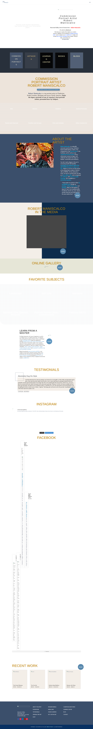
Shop (34, 717)
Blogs (76, 56)
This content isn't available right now (26, 510)
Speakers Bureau (52, 707)
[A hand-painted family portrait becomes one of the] (60, 417)
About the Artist (37, 707)
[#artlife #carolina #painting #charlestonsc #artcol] (18, 429)
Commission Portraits (16, 60)
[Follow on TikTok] (27, 719)
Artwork (31, 57)
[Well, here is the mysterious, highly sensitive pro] (32, 421)
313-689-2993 (65, 39)
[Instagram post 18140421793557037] (60, 429)
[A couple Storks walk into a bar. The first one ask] (46, 419)
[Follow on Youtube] (25, 719)
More (77, 195)
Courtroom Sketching (69, 707)
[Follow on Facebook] (18, 719)
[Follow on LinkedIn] (22, 719)
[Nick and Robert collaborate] (74, 414)
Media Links (51, 709)
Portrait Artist (73, 151)
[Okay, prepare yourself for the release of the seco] (18, 419)
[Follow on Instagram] (20, 719)
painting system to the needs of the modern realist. (33, 341)
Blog (64, 712)
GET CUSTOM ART (52, 714)
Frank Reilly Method (26, 340)
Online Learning (52, 712)
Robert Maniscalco (34, 93)
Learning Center (46, 59)
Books (61, 56)
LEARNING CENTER (67, 709)
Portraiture (36, 709)
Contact (65, 714)
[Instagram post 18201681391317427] (74, 429)
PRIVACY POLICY (50, 726)
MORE (72, 390)
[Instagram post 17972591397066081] (32, 429)
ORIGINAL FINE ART (37, 714)
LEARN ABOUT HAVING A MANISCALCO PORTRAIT (48, 89)
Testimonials (36, 712)
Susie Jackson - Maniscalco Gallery (22, 480)
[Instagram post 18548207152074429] (46, 429)
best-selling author (67, 175)
